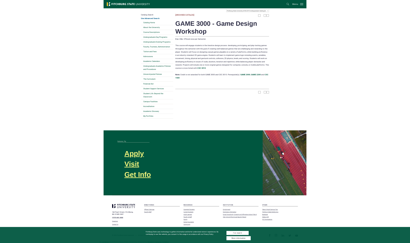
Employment (226, 209)
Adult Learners (188, 214)
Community (187, 224)
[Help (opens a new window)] (267, 15)
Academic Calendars (151, 61)
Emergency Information (229, 212)
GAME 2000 (245, 75)
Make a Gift (265, 217)
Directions (115, 221)
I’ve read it (237, 233)
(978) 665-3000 (117, 217)
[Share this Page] (262, 15)
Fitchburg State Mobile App (270, 212)
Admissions (148, 56)
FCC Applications (267, 219)
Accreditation (148, 106)
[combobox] (247, 11)
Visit (131, 164)
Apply (134, 153)
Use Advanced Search (150, 18)
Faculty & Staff (188, 217)
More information (239, 238)
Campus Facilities (150, 101)
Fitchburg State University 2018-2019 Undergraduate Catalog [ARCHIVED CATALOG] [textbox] (248, 11)
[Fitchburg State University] (128, 4)
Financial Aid (148, 84)
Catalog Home (149, 22)
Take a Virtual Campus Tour (270, 209)
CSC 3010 (201, 68)
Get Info (137, 174)
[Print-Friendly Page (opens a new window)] (265, 15)
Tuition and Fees (150, 51)
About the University (151, 27)
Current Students (188, 212)
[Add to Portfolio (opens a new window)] (259, 15)
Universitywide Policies (152, 74)
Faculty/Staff (148, 212)
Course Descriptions (151, 32)
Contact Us (115, 224)
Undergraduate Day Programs (155, 37)
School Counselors (189, 222)
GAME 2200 (256, 75)
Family (185, 219)
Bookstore (265, 214)
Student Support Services (153, 89)
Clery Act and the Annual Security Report (234, 217)
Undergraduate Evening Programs (157, 42)
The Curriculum (149, 79)
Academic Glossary (151, 111)
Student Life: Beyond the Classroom (153, 95)
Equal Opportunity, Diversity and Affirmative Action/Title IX (240, 214)
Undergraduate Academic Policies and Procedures (157, 67)
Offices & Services (149, 209)
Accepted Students (189, 209)
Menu (295, 4)
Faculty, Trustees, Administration (156, 47)
